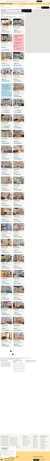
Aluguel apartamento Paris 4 (5, 440)
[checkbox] (11, 19)
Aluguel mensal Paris (25, 445)
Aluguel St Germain (43, 447)
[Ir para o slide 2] (6, 24)
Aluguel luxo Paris (25, 444)
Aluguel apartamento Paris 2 (4, 438)
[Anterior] (9, 351)
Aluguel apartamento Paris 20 (14, 444)
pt (45, 3)
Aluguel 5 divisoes (35, 442)
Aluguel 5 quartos (35, 447)
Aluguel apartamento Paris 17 (13, 441)
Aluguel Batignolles (43, 438)
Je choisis (4, 457)
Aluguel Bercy (42, 440)
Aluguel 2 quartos (35, 444)
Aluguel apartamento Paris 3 (4, 439)
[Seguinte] (16, 351)
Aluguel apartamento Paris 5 (5, 441)
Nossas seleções (35, 436)
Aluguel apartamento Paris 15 (13, 439)
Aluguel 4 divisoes (35, 441)
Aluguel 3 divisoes (35, 440)
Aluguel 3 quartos (35, 445)
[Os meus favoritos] (40, 4)
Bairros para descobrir (44, 436)
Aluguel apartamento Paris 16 (13, 440)
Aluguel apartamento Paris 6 (5, 442)
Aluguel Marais (42, 443)
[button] (1, 460)
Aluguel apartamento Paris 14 (13, 438)
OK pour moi (12, 457)
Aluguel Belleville (42, 439)
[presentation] (24, 4)
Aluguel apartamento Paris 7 (4, 443)
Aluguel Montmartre (43, 444)
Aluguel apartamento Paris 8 (5, 444)
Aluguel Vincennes (42, 448)
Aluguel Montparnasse (43, 445)
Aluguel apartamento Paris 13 (13, 437)
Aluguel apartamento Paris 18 (13, 442)
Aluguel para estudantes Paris (27, 441)
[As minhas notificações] (44, 4)
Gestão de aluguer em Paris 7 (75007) (30, 362)
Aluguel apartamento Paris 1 (4, 437)
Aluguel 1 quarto (35, 443)
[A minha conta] (49, 4)
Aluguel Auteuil (42, 437)
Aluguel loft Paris (25, 439)
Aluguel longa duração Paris (26, 440)
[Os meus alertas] (42, 4)
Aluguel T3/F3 (35, 438)
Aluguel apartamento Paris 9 (5, 445)
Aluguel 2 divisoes (35, 439)
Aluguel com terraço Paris (26, 443)
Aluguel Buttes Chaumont (43, 441)
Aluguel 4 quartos (35, 446)
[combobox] (9, 7)
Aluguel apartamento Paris (26, 437)
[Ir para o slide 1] (18, 24)
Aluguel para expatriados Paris (27, 442)
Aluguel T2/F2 (35, 437)
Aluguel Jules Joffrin (43, 442)
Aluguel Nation (42, 446)
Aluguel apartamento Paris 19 (13, 443)
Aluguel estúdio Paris (25, 438)
